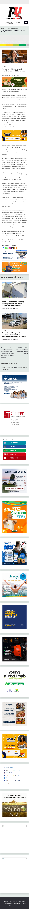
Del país (4, 66)
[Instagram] (9, 248)
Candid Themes (17, 905)
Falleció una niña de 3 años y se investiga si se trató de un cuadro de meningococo (14, 304)
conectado (17, 367)
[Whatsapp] (6, 248)
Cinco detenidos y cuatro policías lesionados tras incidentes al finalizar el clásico (14, 335)
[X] (12, 248)
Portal (17, 75)
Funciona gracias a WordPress (11, 903)
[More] (15, 248)
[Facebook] (3, 248)
